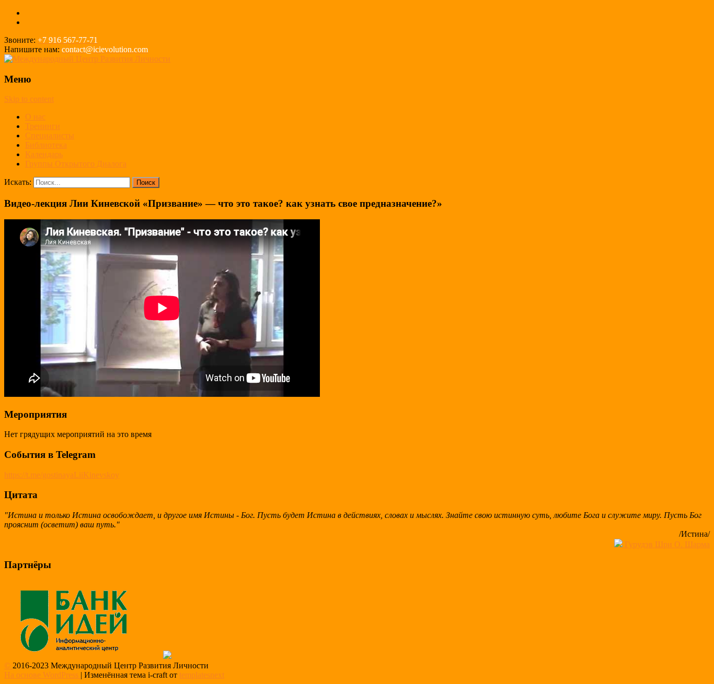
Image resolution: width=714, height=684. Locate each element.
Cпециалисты (49, 135)
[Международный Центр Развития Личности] (87, 58)
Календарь (44, 154)
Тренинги (42, 126)
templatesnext (201, 674)
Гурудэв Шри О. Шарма (666, 544)
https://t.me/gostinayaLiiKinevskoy (61, 474)
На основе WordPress (42, 674)
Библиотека (46, 144)
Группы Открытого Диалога (75, 163)
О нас (35, 116)
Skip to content (29, 99)
